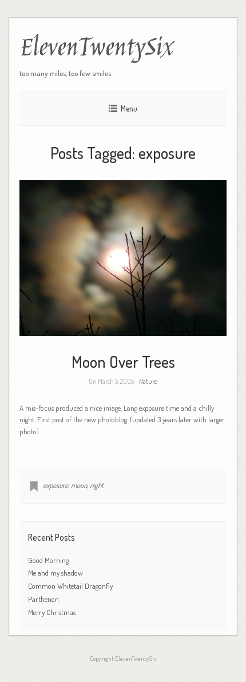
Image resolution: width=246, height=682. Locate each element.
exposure (55, 485)
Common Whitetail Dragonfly (71, 585)
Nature (148, 381)
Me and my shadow (55, 572)
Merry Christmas (52, 612)
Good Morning (48, 560)
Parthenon (43, 599)
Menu (129, 108)
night (97, 485)
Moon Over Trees (123, 361)
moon (79, 485)
